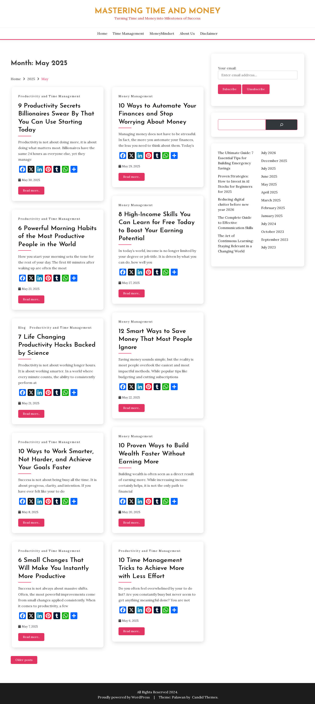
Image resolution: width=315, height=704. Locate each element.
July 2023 (268, 247)
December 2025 (274, 161)
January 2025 (271, 216)
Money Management (135, 96)
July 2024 (268, 224)
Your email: (227, 68)
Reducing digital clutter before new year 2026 (233, 204)
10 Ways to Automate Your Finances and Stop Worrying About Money (157, 114)
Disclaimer (209, 33)
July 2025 (268, 168)
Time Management (128, 33)
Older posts (24, 660)
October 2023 (272, 231)
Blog (22, 328)
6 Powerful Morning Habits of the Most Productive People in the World (57, 236)
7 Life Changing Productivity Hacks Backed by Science (57, 345)
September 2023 (274, 239)
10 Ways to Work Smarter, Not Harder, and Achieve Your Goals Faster (56, 459)
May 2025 (269, 184)
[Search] (281, 124)
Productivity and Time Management (49, 96)
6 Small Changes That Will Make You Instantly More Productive (53, 568)
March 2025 (270, 200)
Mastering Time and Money (157, 11)
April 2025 (269, 192)
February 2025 (273, 208)
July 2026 (268, 153)
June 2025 (269, 176)
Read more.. (31, 190)
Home (102, 33)
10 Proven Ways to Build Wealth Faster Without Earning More (153, 453)
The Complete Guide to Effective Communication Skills (235, 222)
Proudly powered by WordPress (124, 697)
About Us (187, 33)
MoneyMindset (162, 33)
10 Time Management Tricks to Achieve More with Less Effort (151, 568)
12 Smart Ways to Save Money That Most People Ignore (155, 339)
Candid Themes (205, 697)
